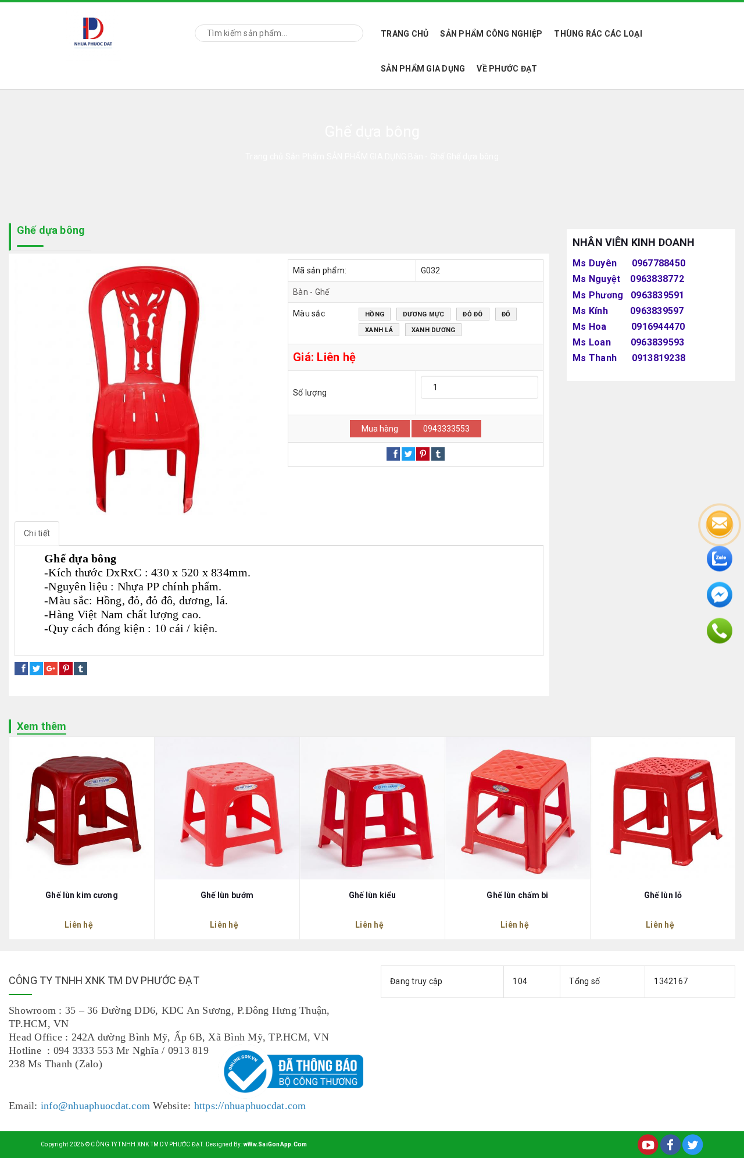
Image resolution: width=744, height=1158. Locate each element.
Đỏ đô (472, 314)
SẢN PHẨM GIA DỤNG (423, 68)
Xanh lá (379, 330)
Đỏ (506, 314)
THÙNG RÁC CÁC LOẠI (598, 33)
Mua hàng (380, 428)
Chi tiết (37, 533)
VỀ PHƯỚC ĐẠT (507, 68)
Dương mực (423, 314)
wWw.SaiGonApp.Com (275, 1144)
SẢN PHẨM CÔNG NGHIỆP (491, 33)
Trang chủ (404, 33)
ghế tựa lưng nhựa (59, 642)
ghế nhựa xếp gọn (137, 642)
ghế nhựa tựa (205, 642)
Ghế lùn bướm (227, 895)
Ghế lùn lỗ (663, 895)
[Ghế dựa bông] (142, 387)
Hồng (374, 314)
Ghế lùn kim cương (81, 895)
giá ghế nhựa (265, 642)
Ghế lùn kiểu (372, 895)
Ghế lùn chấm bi (517, 895)
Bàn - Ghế (311, 292)
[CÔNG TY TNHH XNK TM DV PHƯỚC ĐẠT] (93, 31)
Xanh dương (434, 330)
